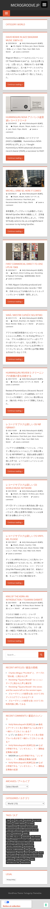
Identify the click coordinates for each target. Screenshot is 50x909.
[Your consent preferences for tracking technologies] (46, 905)
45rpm (21, 126)
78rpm (27, 126)
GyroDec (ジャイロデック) (20, 840)
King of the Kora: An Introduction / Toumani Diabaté (24, 598)
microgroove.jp (25, 5)
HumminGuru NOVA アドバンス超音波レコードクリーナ (25, 118)
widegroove (25, 863)
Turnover (10, 859)
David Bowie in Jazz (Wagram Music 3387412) (22, 38)
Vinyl (32, 859)
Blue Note (37, 820)
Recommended (12, 202)
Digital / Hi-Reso (22, 46)
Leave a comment (22, 52)
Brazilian (22, 321)
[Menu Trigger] (44, 4)
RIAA (36, 853)
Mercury (30, 843)
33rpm (15, 126)
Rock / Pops (22, 49)
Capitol (9, 824)
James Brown (36, 840)
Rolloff (9, 856)
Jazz (31, 46)
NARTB (32, 849)
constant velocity (31, 830)
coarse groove (19, 824)
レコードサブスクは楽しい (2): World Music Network (21, 486)
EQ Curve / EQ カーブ (14, 837)
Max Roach (21, 843)
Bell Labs (19, 820)
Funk (8, 840)
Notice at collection (11, 906)
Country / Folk (30, 545)
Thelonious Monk (35, 856)
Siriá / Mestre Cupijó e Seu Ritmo (24, 315)
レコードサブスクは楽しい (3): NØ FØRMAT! (23, 425)
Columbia (30, 824)
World (8, 52)
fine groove (35, 837)
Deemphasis (17, 833)
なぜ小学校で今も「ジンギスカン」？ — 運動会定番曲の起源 (25, 749)
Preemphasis (11, 853)
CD (14, 46)
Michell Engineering (14, 846)
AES (12, 820)
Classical (9, 199)
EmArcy (26, 833)
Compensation (12, 827)
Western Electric (13, 863)
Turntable (19, 859)
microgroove (28, 846)
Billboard (28, 820)
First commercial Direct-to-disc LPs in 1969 (24, 265)
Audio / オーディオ (32, 196)
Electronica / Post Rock (22, 199)
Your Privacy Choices (18, 902)
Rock (41, 853)
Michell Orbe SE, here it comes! (23, 190)
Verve (27, 859)
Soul (15, 856)
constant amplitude (14, 830)
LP (14, 843)
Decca (9, 833)
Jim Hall (9, 843)
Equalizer (26, 837)
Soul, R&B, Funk (33, 49)
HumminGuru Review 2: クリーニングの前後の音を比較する (25, 374)
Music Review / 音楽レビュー (17, 324)
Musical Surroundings (15, 849)
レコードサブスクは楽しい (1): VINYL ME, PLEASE (25, 537)
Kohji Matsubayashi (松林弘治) (22, 724)
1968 (8, 820)
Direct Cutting (24, 273)
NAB (26, 849)
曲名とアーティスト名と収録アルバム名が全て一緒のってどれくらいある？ (24, 728)
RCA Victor (29, 853)
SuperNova (23, 856)
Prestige (20, 853)
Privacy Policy (11, 880)
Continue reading (14, 84)
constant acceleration (28, 827)
